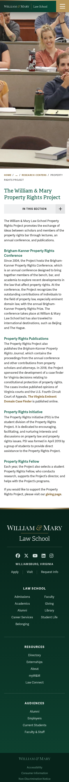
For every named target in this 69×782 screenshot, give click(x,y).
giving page (53, 494)
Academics (22, 604)
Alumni (22, 610)
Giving (49, 604)
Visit (30, 572)
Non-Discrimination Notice (35, 779)
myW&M (34, 676)
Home (7, 175)
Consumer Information (34, 773)
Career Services (22, 617)
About (35, 669)
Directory (34, 655)
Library (49, 610)
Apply (15, 572)
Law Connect (35, 682)
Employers (35, 718)
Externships (34, 662)
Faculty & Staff (35, 732)
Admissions (22, 597)
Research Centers (34, 175)
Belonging (22, 624)
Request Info (49, 572)
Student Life (49, 617)
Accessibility (34, 767)
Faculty (49, 597)
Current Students (34, 725)
